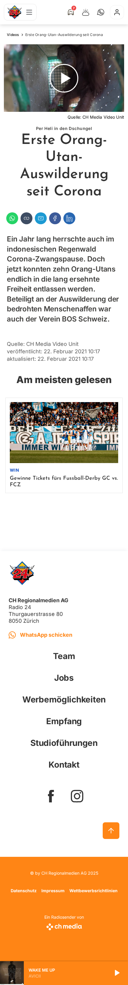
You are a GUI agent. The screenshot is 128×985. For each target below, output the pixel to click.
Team (64, 656)
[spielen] (117, 973)
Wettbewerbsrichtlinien (93, 890)
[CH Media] (64, 925)
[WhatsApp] (12, 218)
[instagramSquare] (77, 796)
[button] (100, 12)
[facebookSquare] (51, 796)
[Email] (41, 218)
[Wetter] (85, 12)
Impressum (53, 890)
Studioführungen (64, 743)
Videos (13, 34)
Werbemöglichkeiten (64, 699)
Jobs (64, 678)
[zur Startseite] (14, 12)
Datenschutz (24, 890)
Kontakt (64, 765)
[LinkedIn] (69, 218)
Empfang (64, 721)
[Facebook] (55, 218)
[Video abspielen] (64, 78)
